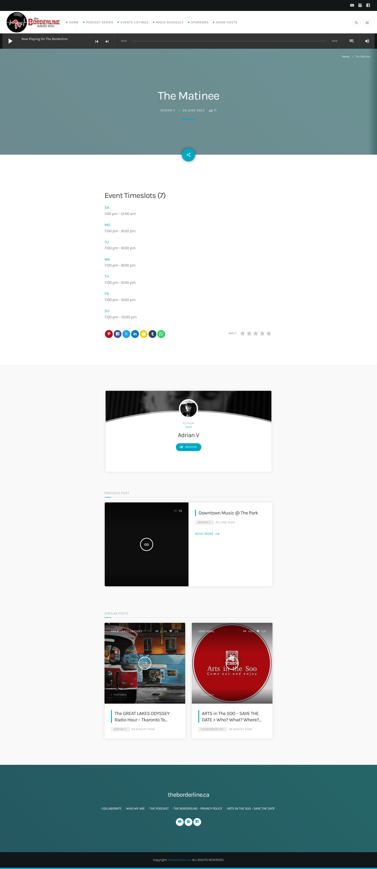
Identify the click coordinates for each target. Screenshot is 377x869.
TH (107, 276)
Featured (120, 694)
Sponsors (200, 22)
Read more (207, 534)
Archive (188, 447)
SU (107, 310)
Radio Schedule (170, 22)
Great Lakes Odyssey (126, 631)
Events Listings (134, 22)
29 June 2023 (194, 110)
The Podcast (159, 808)
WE (107, 259)
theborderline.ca (178, 860)
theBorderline (212, 729)
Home (74, 22)
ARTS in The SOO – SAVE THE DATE (251, 808)
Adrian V (167, 110)
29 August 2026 (143, 729)
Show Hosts (226, 22)
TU (107, 242)
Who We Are (135, 808)
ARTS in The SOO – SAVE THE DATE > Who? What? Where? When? (230, 719)
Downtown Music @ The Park (228, 513)
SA (107, 207)
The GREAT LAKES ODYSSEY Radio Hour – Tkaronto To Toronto (142, 719)
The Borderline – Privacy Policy (197, 808)
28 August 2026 (240, 729)
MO (107, 224)
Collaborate (112, 808)
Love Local (206, 631)
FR (107, 293)
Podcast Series (99, 22)
